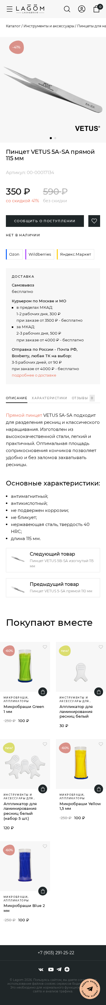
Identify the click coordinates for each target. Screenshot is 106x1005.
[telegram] (59, 969)
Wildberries (40, 254)
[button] (51, 138)
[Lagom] (30, 9)
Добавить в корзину (42, 691)
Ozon (14, 254)
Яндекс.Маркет (75, 254)
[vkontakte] (41, 969)
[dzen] (66, 969)
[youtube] (51, 969)
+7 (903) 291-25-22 (56, 952)
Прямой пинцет (24, 415)
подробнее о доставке (34, 375)
